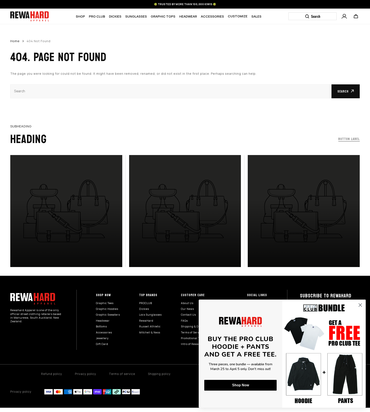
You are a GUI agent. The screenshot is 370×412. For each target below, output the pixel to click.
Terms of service (122, 374)
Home (15, 41)
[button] (344, 16)
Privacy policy (85, 374)
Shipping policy (159, 374)
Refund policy (51, 374)
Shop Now (240, 385)
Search (343, 91)
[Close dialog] (360, 305)
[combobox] (170, 91)
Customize (238, 16)
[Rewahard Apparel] (29, 16)
